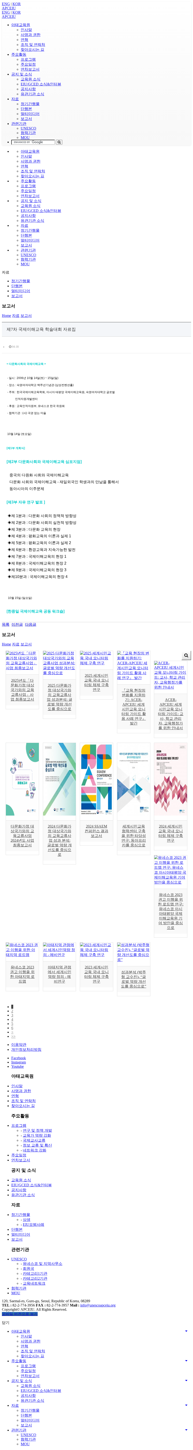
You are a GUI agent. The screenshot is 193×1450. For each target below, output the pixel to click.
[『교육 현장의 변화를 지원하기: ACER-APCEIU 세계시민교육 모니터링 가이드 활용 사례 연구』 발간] (133, 678)
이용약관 (18, 1045)
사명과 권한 (30, 35)
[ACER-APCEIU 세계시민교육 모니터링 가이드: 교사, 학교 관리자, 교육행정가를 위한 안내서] (170, 687)
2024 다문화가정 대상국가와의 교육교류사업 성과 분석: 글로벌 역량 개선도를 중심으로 (59, 840)
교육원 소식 (30, 79)
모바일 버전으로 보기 (20, 1314)
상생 (26, 1220)
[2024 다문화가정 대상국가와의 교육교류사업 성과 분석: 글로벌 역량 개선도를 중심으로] (59, 814)
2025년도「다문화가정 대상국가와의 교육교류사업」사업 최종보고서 (22, 689)
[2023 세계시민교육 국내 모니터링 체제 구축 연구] (96, 955)
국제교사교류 (34, 1140)
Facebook (18, 1058)
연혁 (24, 40)
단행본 (26, 109)
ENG (6, 4)
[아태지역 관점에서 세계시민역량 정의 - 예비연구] (59, 955)
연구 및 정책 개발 (37, 1130)
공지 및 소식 (21, 74)
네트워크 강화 (34, 1150)
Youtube (17, 1066)
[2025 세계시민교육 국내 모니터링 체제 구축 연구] (96, 663)
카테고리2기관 (35, 1278)
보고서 (26, 119)
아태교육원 (20, 25)
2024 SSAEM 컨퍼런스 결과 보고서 (96, 831)
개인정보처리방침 (26, 1050)
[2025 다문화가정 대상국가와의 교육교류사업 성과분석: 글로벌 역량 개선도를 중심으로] (59, 673)
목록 (5, 624)
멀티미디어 (30, 114)
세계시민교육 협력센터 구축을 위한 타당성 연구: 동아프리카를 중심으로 (133, 835)
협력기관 (28, 133)
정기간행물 (30, 104)
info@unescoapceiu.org (98, 1305)
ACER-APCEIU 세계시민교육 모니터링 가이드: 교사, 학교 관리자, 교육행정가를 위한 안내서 (170, 714)
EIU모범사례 (33, 1225)
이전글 (17, 624)
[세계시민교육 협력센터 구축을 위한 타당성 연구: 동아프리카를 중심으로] (133, 814)
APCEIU (9, 8)
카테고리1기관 (35, 1273)
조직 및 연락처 (33, 45)
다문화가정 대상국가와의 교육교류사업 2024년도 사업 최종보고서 (22, 835)
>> (13, 1036)
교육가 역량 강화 (37, 1135)
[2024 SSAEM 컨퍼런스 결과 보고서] (96, 814)
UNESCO (28, 128)
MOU (25, 137)
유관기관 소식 (32, 94)
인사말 (26, 30)
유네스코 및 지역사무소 (42, 1264)
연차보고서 (30, 69)
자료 (15, 99)
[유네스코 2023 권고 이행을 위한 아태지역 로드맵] (22, 955)
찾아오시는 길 (32, 50)
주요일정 (28, 64)
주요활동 (18, 54)
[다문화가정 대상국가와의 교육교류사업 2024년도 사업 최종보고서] (22, 814)
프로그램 (28, 59)
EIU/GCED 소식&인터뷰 (41, 84)
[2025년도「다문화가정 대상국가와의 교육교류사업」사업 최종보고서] (22, 668)
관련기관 (18, 124)
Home (6, 316)
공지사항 (28, 89)
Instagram (18, 1062)
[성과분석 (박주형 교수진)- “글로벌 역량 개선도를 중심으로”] (133, 960)
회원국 (28, 1269)
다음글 (30, 624)
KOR (16, 4)
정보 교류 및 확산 (37, 1145)
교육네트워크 (34, 1283)
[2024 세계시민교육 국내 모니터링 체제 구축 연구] (170, 814)
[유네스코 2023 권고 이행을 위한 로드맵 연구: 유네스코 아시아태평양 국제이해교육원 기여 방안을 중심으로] (170, 882)
